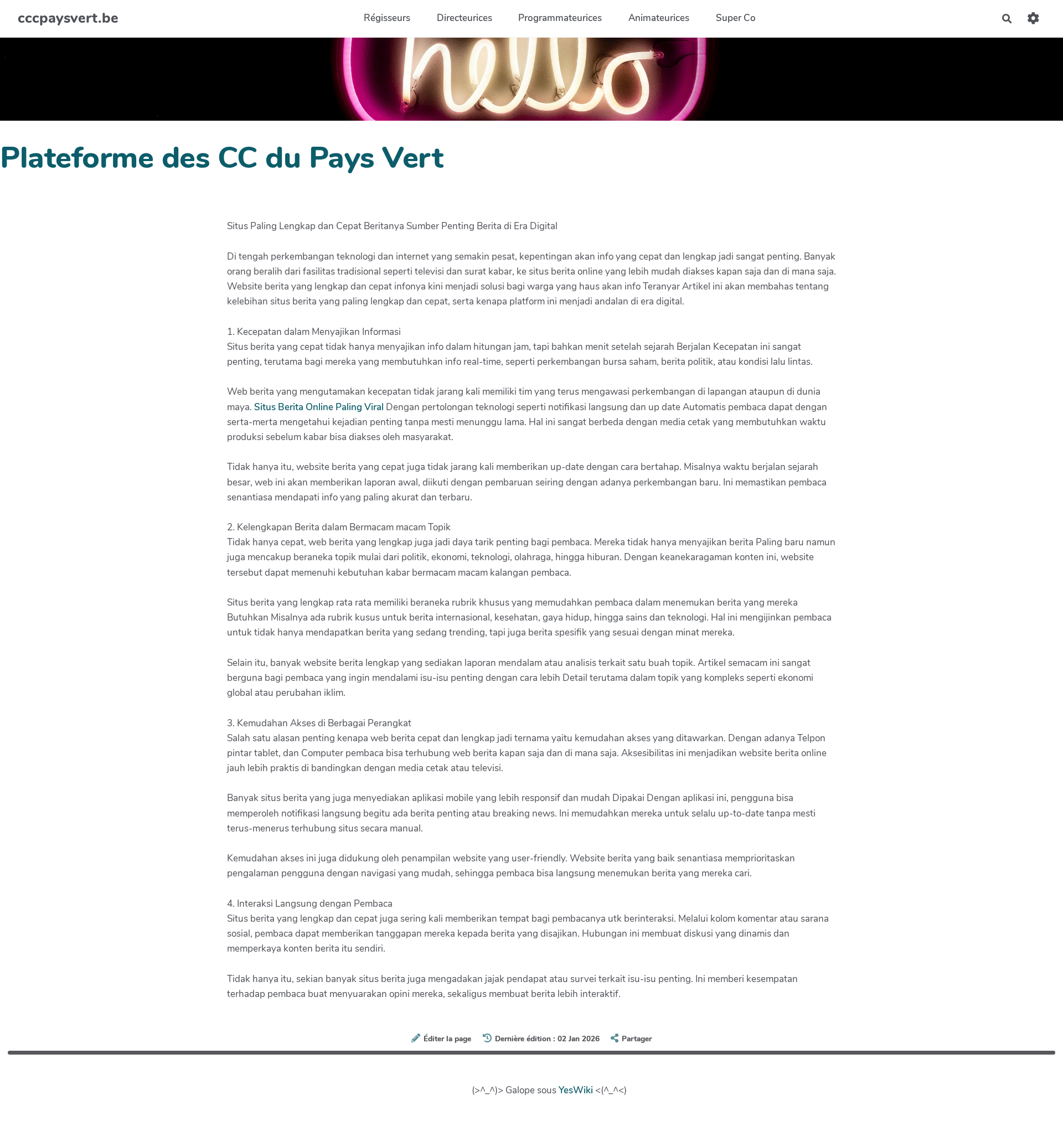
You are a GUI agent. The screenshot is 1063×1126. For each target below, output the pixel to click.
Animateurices (658, 18)
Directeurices (464, 18)
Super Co (736, 18)
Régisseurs (387, 18)
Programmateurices (560, 18)
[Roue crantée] (1033, 18)
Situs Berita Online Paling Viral (319, 407)
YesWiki (576, 1090)
